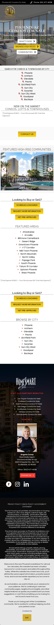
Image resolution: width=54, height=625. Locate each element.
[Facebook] (9, 484)
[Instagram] (17, 484)
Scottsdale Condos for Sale (29, 409)
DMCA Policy (27, 504)
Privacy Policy (14, 504)
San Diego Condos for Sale (29, 406)
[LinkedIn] (26, 484)
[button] (3, 169)
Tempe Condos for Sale (29, 412)
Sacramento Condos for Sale (29, 414)
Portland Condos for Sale (29, 401)
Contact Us (27, 611)
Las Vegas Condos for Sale (29, 398)
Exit (27, 617)
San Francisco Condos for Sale (29, 404)
